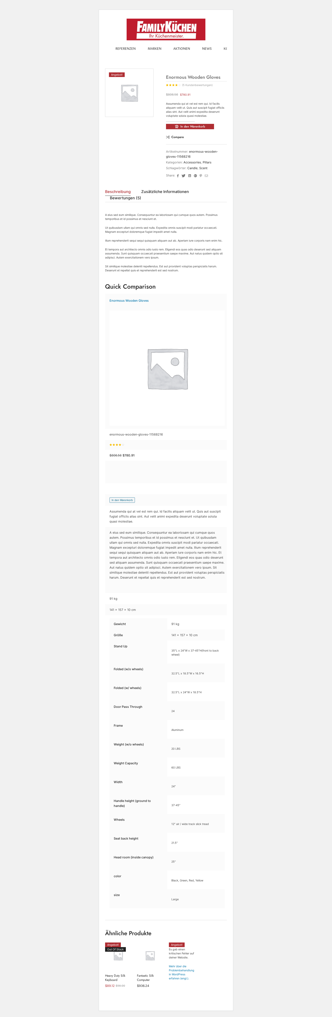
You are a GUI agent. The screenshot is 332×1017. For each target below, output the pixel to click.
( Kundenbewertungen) (197, 85)
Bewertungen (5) (125, 198)
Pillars (207, 162)
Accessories (192, 162)
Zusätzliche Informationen (165, 192)
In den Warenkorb (192, 126)
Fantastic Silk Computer (145, 977)
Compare (177, 137)
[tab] (118, 193)
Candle (192, 168)
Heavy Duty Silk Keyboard (115, 977)
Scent (203, 168)
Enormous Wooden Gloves (129, 300)
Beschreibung (118, 192)
